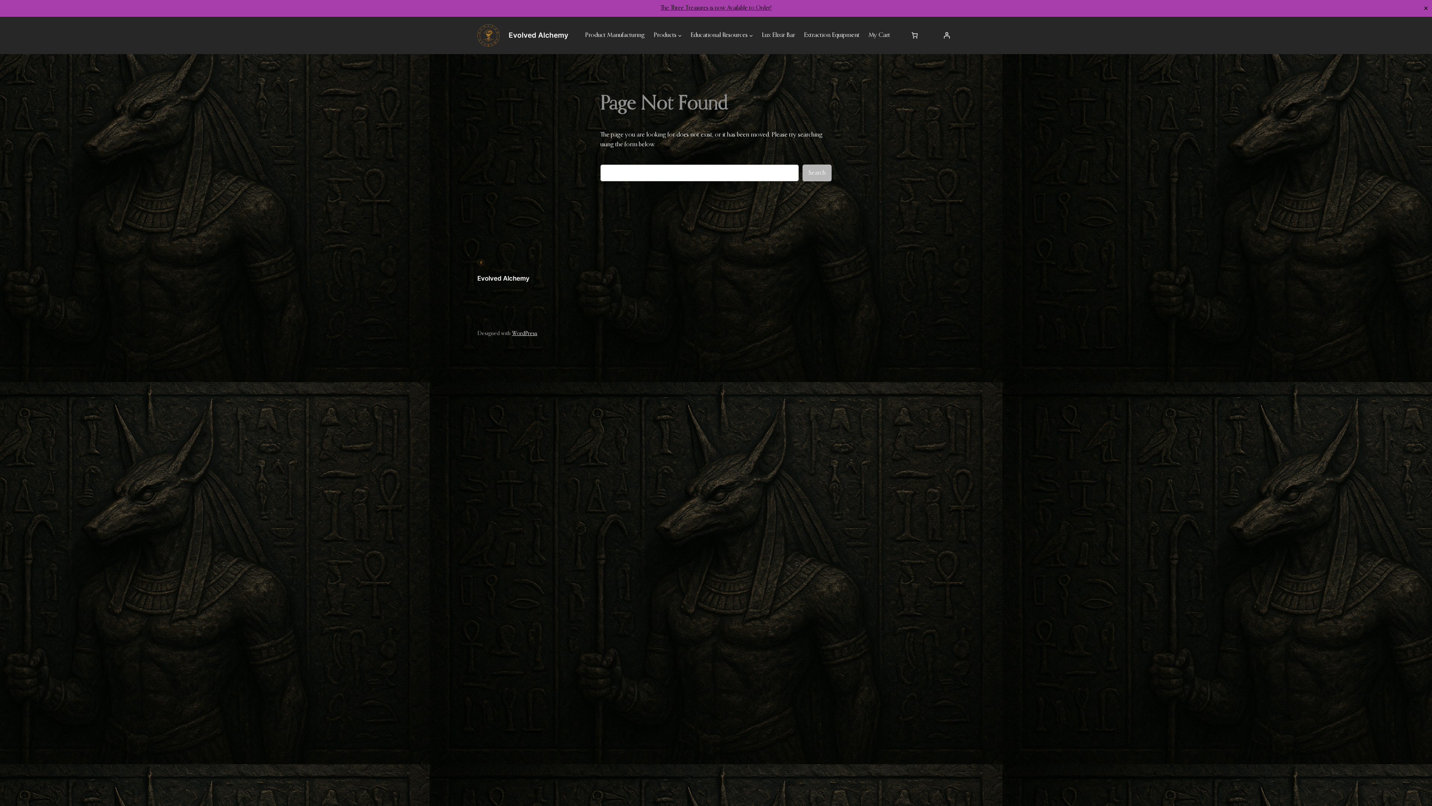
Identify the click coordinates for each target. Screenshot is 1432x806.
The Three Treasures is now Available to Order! (716, 8)
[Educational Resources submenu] (751, 35)
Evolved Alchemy (503, 278)
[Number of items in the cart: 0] (915, 35)
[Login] (947, 35)
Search (817, 173)
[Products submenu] (680, 35)
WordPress (524, 333)
